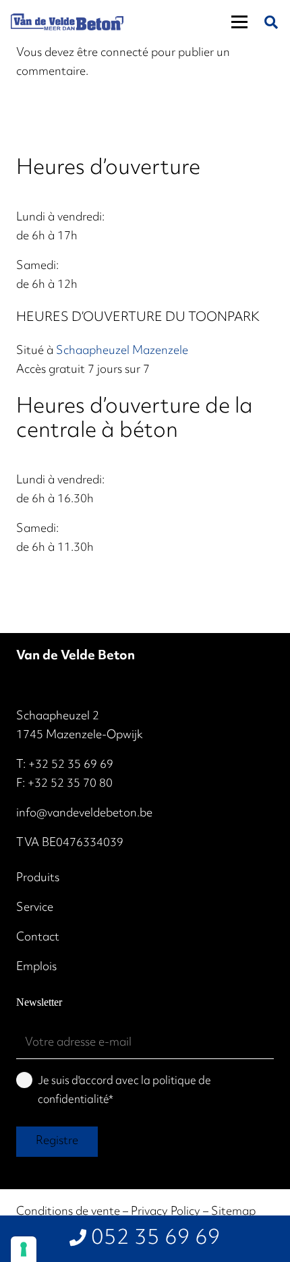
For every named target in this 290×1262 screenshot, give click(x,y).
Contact (37, 937)
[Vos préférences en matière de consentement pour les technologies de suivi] (23, 1249)
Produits (37, 878)
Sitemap (233, 1212)
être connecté (112, 53)
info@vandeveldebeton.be (84, 813)
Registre (57, 1141)
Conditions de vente (68, 1212)
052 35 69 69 (156, 1239)
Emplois (36, 967)
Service (34, 908)
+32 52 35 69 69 (70, 765)
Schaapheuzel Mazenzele (122, 351)
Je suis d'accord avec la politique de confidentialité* (124, 1091)
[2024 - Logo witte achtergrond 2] (67, 21)
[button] (239, 22)
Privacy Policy (165, 1212)
